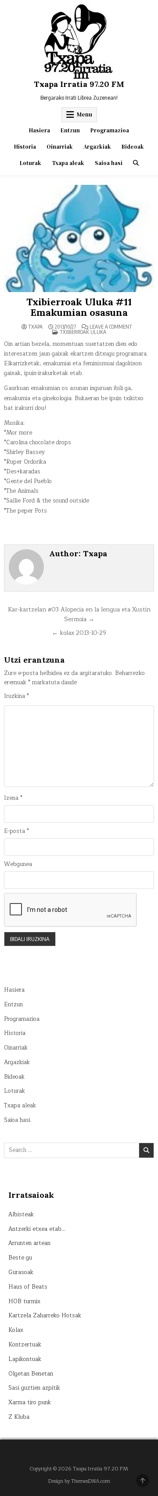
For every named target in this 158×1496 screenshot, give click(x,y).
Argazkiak (97, 146)
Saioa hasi (108, 163)
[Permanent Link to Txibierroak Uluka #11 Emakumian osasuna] (79, 238)
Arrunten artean (29, 1243)
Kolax (15, 1330)
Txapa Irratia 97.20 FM (79, 84)
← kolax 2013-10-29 (79, 633)
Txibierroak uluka (83, 332)
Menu (84, 114)
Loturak (30, 163)
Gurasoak (20, 1272)
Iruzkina (16, 696)
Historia (25, 146)
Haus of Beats (27, 1287)
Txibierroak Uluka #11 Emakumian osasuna (79, 307)
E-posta (16, 831)
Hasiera (39, 130)
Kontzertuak (24, 1345)
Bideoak (133, 146)
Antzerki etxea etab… (36, 1229)
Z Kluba (18, 1417)
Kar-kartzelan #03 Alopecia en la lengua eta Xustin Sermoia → (79, 614)
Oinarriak (60, 146)
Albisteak (21, 1214)
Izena (13, 798)
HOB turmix (24, 1301)
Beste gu (20, 1258)
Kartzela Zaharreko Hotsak (44, 1315)
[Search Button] (136, 163)
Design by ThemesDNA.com (79, 1481)
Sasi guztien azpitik (34, 1388)
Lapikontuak (24, 1359)
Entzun (70, 130)
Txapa (35, 327)
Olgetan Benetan (30, 1374)
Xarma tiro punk (29, 1402)
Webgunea (18, 864)
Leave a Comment (111, 327)
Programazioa (109, 130)
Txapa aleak (68, 163)
